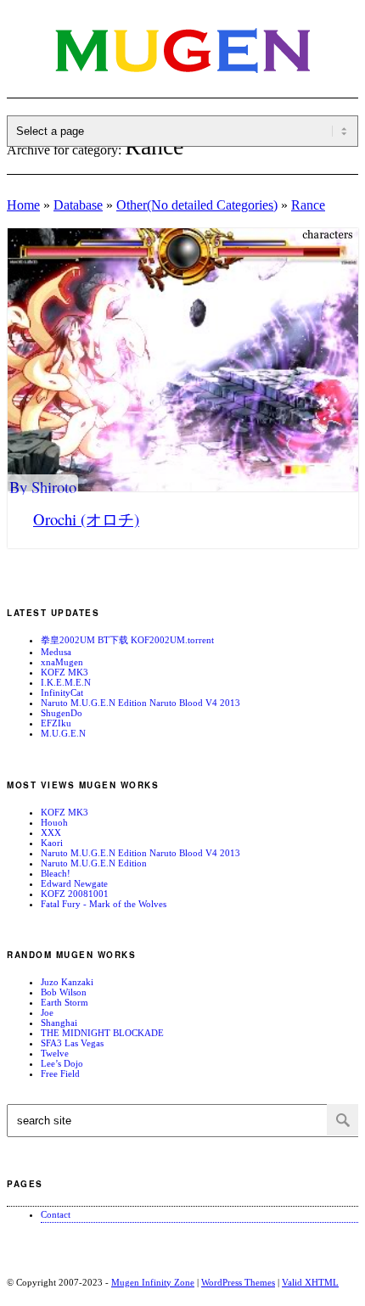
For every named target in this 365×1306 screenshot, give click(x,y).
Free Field (60, 1073)
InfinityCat (62, 692)
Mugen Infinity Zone (152, 1282)
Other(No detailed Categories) (197, 205)
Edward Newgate (74, 883)
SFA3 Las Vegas (72, 1043)
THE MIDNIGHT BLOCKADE (102, 1033)
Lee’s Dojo (62, 1063)
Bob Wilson (64, 992)
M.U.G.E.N (63, 733)
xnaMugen (62, 662)
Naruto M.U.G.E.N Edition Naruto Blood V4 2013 (140, 703)
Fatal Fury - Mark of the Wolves (103, 904)
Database (78, 205)
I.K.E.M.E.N (66, 682)
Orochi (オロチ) (86, 519)
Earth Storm (64, 1002)
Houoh (54, 822)
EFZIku (56, 723)
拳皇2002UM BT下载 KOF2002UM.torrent (127, 640)
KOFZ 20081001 (75, 893)
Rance (308, 205)
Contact (55, 1214)
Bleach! (55, 873)
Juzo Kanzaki (67, 982)
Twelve (55, 1053)
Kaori (52, 843)
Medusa (56, 652)
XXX (51, 832)
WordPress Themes (238, 1282)
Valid (310, 1282)
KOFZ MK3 (64, 672)
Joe (47, 1012)
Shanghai (59, 1022)
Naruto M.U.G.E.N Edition (94, 863)
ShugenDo (61, 713)
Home (23, 205)
